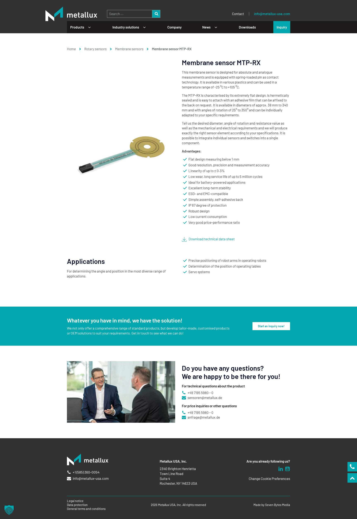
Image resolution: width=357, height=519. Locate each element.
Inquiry (282, 27)
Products (77, 27)
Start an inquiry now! (271, 326)
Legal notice (75, 500)
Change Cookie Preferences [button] (269, 478)
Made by (271, 504)
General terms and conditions (86, 508)
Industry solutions (125, 27)
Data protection (77, 504)
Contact (238, 14)
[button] (9, 510)
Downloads (247, 27)
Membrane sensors (129, 49)
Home (71, 49)
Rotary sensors (95, 49)
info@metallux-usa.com (272, 13)
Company (174, 27)
